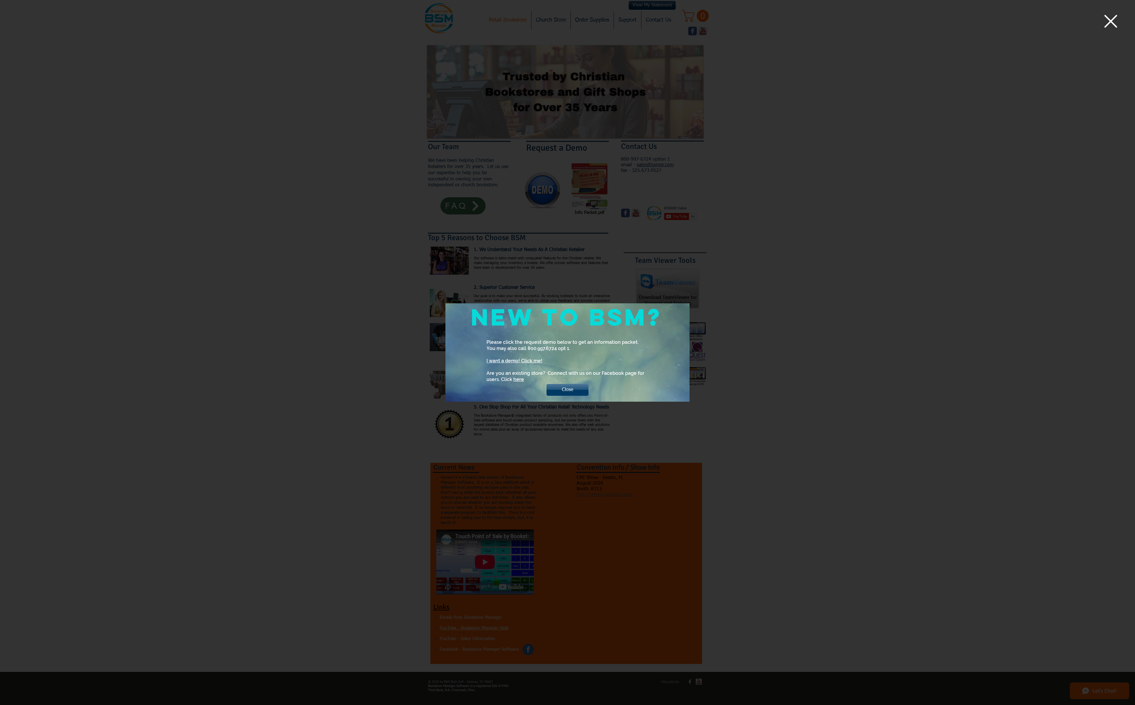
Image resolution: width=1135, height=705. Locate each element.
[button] (1110, 21)
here (518, 379)
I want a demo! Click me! (514, 361)
